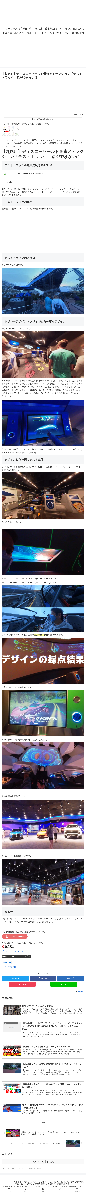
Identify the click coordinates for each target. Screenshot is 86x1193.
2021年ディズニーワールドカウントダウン (17, 956)
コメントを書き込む (43, 1161)
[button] (79, 581)
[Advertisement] (43, 96)
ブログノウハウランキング (12, 951)
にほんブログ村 (9, 967)
